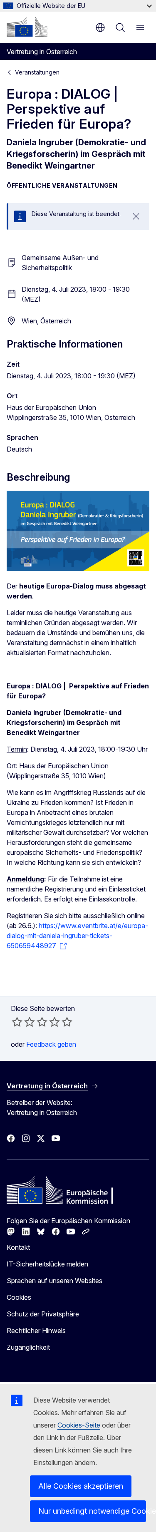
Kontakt (18, 1247)
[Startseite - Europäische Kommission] (27, 27)
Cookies (19, 1297)
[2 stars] (23, 1021)
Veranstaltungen (37, 72)
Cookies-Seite (78, 1425)
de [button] (100, 27)
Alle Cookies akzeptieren (80, 1486)
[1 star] (17, 1021)
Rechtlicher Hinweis (36, 1330)
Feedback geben (51, 1044)
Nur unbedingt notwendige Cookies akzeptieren (92, 1511)
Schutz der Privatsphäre (43, 1314)
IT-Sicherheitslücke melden (47, 1264)
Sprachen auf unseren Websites (54, 1280)
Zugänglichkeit (28, 1347)
